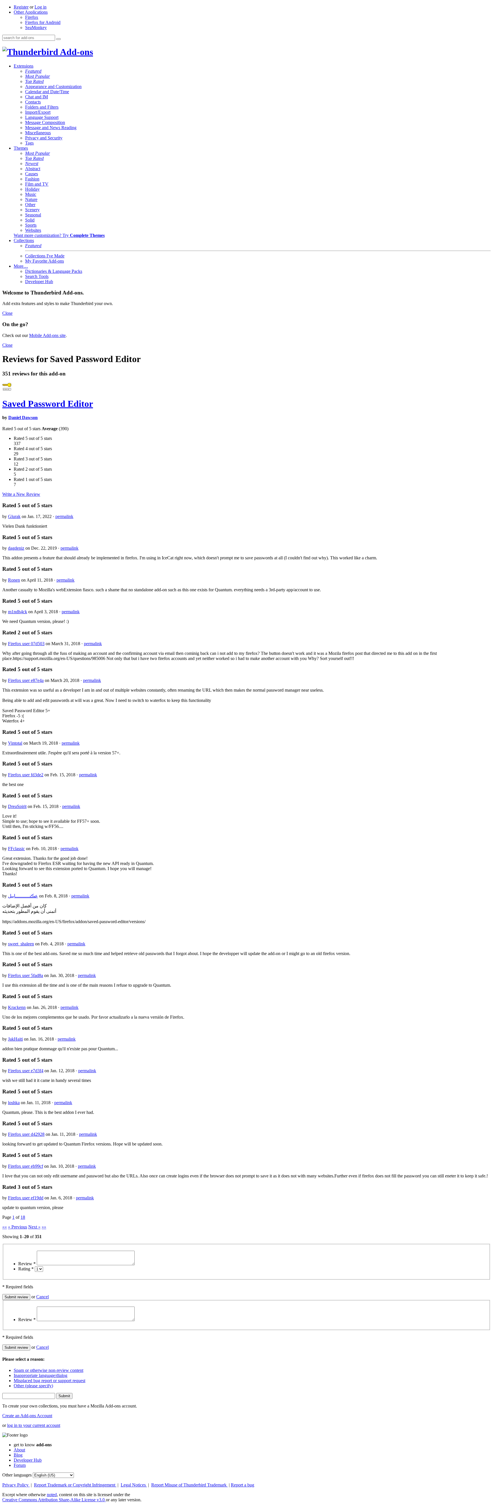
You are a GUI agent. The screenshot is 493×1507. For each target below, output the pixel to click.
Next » (34, 1226)
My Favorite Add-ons (44, 261)
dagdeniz (16, 548)
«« (4, 1226)
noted (52, 1494)
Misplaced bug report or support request (49, 1380)
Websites (33, 230)
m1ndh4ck (17, 611)
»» (44, 1226)
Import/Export (37, 112)
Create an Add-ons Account (27, 1415)
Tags (29, 143)
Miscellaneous (38, 132)
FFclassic (16, 848)
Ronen (14, 580)
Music (30, 194)
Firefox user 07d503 (26, 643)
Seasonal (33, 214)
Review (27, 1263)
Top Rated (34, 81)
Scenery (32, 209)
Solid (30, 220)
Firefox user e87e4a (26, 680)
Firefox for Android (42, 22)
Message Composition (45, 122)
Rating (26, 1268)
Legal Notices (134, 1484)
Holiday (32, 189)
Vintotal (15, 743)
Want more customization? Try (59, 235)
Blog (18, 1455)
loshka (14, 1102)
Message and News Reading (50, 127)
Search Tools (37, 276)
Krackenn (17, 1007)
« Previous (17, 1226)
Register (21, 7)
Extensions (23, 66)
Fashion (32, 178)
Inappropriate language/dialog (40, 1375)
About (19, 1449)
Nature (31, 199)
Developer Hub (39, 281)
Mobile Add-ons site (47, 335)
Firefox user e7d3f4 (25, 1070)
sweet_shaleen (21, 943)
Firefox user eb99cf (25, 1166)
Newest (31, 163)
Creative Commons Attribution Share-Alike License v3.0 (54, 1499)
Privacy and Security (43, 137)
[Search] (58, 39)
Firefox (31, 17)
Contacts (33, 101)
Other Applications (31, 12)
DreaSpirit (17, 806)
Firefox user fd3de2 (25, 774)
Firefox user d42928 (26, 1134)
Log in (41, 7)
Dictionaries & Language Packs (53, 271)
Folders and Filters (41, 107)
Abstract (32, 168)
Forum (20, 1465)
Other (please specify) (33, 1385)
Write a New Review (21, 494)
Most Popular (37, 76)
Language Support (41, 117)
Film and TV (37, 184)
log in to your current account (33, 1425)
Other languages (17, 1475)
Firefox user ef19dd (25, 1197)
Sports (31, 225)
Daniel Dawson (23, 417)
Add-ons (75, 52)
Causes (31, 173)
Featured (33, 71)
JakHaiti (15, 1039)
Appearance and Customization (53, 86)
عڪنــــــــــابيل (23, 895)
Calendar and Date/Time (47, 91)
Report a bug (242, 1484)
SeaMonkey (36, 27)
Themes (21, 148)
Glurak (14, 516)
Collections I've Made (44, 255)
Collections (24, 240)
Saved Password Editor (47, 404)
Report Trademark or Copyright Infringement (75, 1484)
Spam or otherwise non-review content (48, 1370)
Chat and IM (36, 96)
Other (30, 204)
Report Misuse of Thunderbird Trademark (189, 1484)
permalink (64, 516)
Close (7, 313)
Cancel (42, 1296)
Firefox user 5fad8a (25, 975)
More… (21, 266)
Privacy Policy (16, 1484)
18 (23, 1217)
